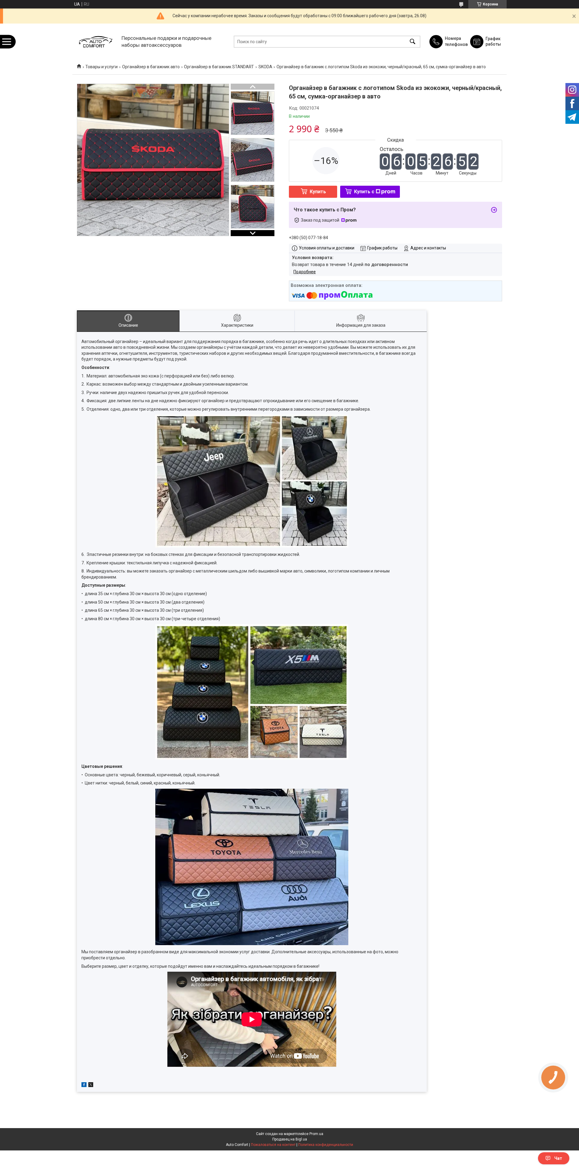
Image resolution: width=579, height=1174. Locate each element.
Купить (318, 191)
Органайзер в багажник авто (151, 66)
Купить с (364, 191)
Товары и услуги (101, 66)
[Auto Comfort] (95, 41)
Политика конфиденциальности (325, 1145)
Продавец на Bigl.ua (289, 1139)
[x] (90, 1085)
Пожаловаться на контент (273, 1145)
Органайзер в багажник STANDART (219, 66)
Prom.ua (316, 1134)
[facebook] (84, 1085)
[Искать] (412, 41)
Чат (558, 1158)
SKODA (265, 66)
